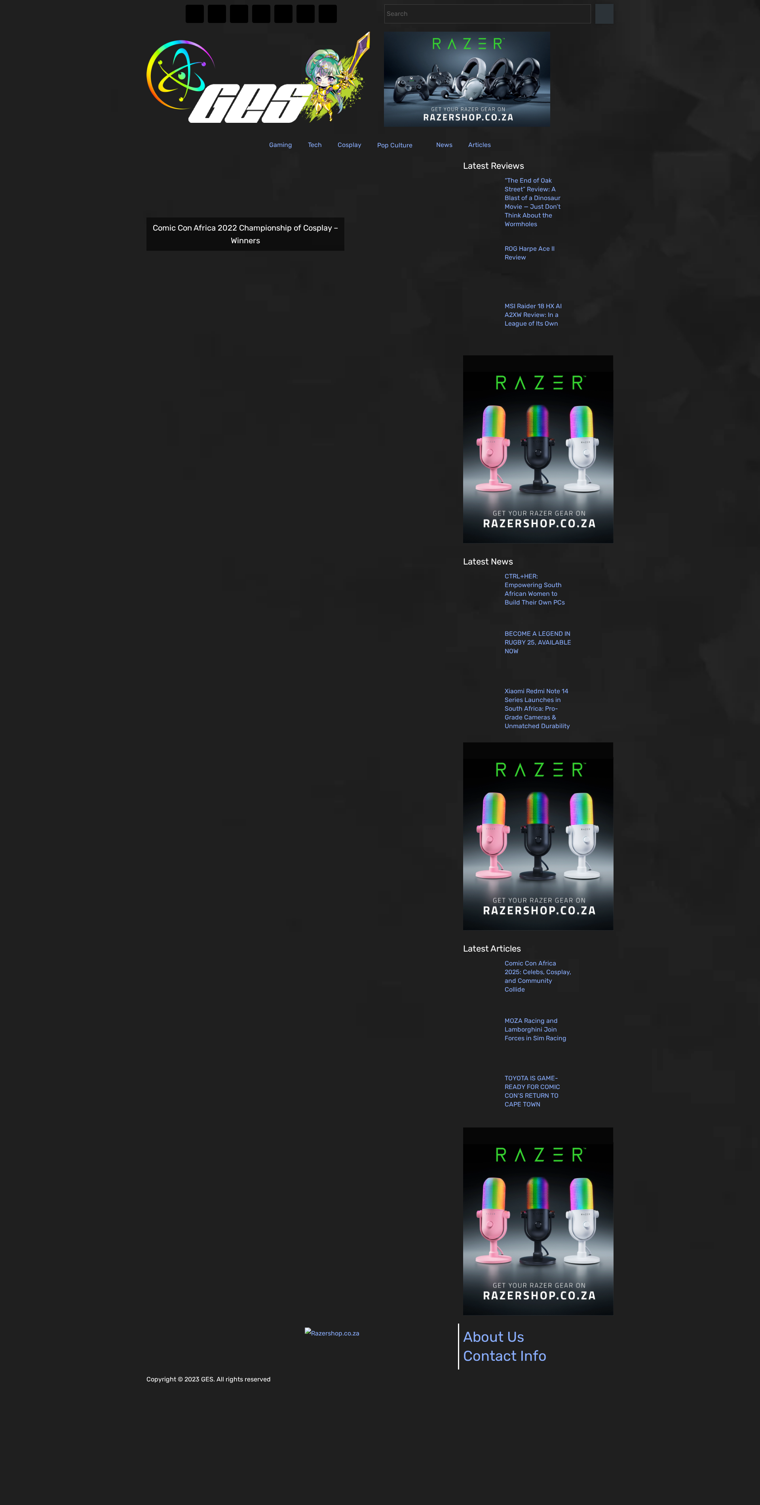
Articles (479, 145)
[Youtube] (283, 14)
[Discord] (239, 14)
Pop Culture (394, 145)
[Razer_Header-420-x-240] (467, 124)
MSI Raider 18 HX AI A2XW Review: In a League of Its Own (533, 314)
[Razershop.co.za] (332, 1333)
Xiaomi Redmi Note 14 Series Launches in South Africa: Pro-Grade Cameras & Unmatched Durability (537, 708)
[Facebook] (217, 14)
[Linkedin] (328, 14)
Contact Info (505, 1355)
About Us (493, 1336)
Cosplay (349, 145)
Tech (315, 145)
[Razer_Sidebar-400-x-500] (538, 541)
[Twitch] (261, 14)
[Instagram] (195, 14)
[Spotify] (305, 14)
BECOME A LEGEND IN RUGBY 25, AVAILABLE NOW (538, 642)
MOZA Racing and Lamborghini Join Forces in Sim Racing (535, 1029)
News (444, 145)
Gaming (280, 145)
